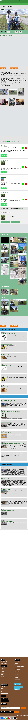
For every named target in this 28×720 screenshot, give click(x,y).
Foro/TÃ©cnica (4, 661)
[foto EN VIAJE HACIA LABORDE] (14, 300)
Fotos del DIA (17, 679)
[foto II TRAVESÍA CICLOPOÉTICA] (5, 300)
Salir (17, 711)
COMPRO (3, 686)
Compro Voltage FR (5, 375)
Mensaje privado (6, 221)
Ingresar (17, 0)
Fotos (7, 4)
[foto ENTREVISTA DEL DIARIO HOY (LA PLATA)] (14, 268)
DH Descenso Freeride (19, 666)
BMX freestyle (17, 669)
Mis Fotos (5, 234)
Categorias (3, 689)
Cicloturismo (5, 701)
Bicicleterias (4, 698)
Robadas (2, 671)
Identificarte (21, 208)
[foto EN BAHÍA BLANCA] (22, 243)
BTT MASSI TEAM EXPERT (7, 489)
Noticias (2, 673)
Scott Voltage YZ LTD (6, 365)
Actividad (12, 216)
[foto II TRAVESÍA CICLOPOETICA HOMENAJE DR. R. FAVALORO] (14, 261)
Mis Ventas (5, 286)
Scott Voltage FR (5, 354)
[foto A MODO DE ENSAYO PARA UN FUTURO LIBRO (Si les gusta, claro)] (22, 300)
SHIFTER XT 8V (4, 386)
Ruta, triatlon (17, 671)
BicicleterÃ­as (21, 4)
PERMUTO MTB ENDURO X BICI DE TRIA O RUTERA (12, 453)
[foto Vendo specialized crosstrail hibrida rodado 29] (5, 289)
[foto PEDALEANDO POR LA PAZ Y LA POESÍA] (22, 237)
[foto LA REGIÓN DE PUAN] (5, 244)
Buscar (2, 691)
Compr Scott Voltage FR (6, 344)
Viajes (16, 664)
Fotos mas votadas (18, 680)
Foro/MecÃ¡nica (4, 663)
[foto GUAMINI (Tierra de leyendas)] (5, 250)
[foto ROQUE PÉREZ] (14, 255)
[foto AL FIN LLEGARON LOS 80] (14, 306)
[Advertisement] (14, 51)
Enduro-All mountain (19, 675)
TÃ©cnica (2, 668)
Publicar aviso (19, 686)
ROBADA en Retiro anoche (7, 478)
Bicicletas (3, 6)
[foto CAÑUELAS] (5, 257)
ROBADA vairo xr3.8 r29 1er (7, 521)
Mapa (11, 711)
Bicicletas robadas (6, 464)
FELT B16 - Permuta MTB (6, 422)
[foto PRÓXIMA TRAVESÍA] (22, 267)
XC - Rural (17, 661)
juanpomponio (4, 160)
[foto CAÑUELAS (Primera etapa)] (22, 256)
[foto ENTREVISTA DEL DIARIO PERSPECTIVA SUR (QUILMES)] (5, 264)
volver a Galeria (14, 68)
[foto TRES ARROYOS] (14, 243)
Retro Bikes (17, 674)
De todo (16, 672)
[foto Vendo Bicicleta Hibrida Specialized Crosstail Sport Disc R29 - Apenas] (14, 289)
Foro (2, 4)
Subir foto (18, 684)
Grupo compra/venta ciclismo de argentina (10, 411)
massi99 (3, 145)
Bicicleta (4, 666)
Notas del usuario (15, 221)
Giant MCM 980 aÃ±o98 (6, 468)
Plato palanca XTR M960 (6, 432)
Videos (9, 6)
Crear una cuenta (24, 0)
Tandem (2, 676)
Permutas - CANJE (4, 693)
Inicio (6, 711)
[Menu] (1, 1)
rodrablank (3, 177)
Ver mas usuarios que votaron (7, 35)
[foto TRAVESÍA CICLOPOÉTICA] (5, 306)
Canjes (3, 397)
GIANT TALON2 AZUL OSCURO (8, 500)
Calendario (3, 674)
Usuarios (4, 703)
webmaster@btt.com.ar (23, 715)
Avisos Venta (13, 4)
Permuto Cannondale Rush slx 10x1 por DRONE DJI (12, 443)
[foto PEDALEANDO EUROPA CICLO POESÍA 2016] (5, 237)
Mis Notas (5, 297)
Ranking (16, 677)
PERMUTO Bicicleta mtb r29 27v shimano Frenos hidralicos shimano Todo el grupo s (12, 401)
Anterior (3, 68)
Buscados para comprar (8, 329)
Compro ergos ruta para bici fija (8, 333)
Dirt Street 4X (17, 668)
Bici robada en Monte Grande (7, 510)
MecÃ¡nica (3, 669)
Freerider (2, 677)
